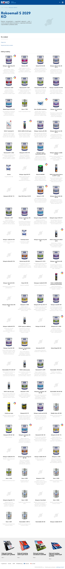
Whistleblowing (19, 563)
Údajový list (3, 42)
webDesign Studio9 (60, 567)
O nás (2, 7)
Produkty (6, 7)
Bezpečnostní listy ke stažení (7, 45)
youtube (33, 563)
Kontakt (9, 563)
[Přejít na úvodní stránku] (9, 2)
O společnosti (4, 563)
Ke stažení (4, 37)
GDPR (14, 563)
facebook (27, 563)
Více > (3, 557)
